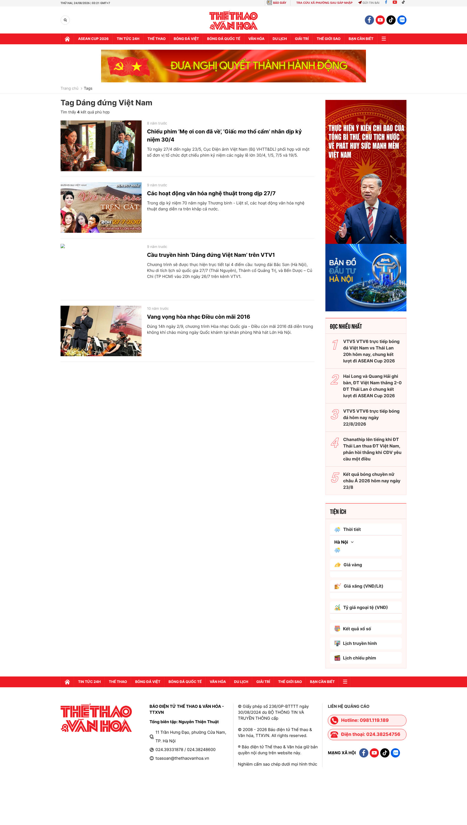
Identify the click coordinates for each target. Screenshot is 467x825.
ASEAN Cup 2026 (93, 39)
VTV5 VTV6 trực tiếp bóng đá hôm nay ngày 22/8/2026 (371, 417)
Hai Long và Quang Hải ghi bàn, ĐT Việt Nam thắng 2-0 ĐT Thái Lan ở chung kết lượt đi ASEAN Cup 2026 (372, 385)
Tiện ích (338, 511)
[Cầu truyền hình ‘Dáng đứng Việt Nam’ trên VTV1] (101, 269)
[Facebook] (386, 3)
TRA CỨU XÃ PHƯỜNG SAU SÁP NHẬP (324, 3)
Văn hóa (256, 39)
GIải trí (302, 39)
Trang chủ (69, 88)
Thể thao (157, 39)
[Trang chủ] (67, 38)
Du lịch (280, 39)
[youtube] (380, 20)
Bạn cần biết (361, 39)
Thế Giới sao (329, 39)
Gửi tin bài (370, 3)
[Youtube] (395, 3)
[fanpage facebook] (369, 20)
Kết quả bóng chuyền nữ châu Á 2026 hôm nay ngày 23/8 (372, 481)
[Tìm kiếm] (65, 20)
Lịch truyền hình (360, 643)
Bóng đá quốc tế (223, 39)
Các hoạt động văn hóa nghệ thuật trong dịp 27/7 (211, 193)
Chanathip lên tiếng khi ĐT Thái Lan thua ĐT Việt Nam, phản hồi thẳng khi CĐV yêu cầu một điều (372, 449)
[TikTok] (404, 3)
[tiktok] (391, 20)
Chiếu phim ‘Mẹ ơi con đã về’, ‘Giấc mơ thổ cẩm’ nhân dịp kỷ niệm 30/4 (224, 135)
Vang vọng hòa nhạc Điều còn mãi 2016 (198, 317)
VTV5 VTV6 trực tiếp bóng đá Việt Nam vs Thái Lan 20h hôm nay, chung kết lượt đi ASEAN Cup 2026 (371, 351)
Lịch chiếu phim (359, 658)
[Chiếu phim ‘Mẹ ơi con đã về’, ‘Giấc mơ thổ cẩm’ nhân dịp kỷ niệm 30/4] (101, 145)
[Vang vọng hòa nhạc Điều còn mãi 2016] (101, 331)
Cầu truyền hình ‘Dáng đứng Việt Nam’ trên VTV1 (211, 255)
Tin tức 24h (128, 39)
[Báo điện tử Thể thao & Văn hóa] (233, 20)
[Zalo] (401, 20)
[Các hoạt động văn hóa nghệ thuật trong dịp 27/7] (101, 207)
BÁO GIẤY (279, 3)
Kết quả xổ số (357, 628)
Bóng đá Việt (186, 39)
